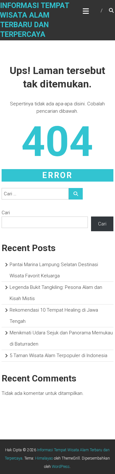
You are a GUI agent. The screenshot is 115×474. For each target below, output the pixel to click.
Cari (6, 213)
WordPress (61, 466)
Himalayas (44, 458)
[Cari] (76, 194)
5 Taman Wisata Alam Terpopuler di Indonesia (58, 355)
